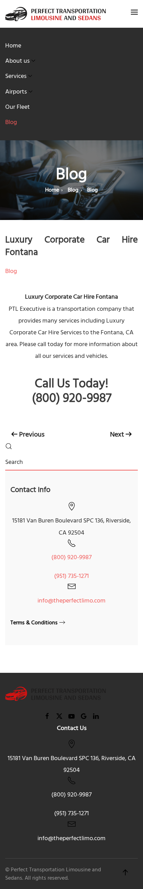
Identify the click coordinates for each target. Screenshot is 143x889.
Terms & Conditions (34, 622)
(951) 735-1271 (71, 576)
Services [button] (15, 76)
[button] (134, 14)
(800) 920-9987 (71, 557)
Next (117, 434)
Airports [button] (16, 92)
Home (13, 46)
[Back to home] (55, 14)
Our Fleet (17, 107)
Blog (11, 122)
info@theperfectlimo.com (71, 601)
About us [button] (17, 61)
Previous (31, 434)
